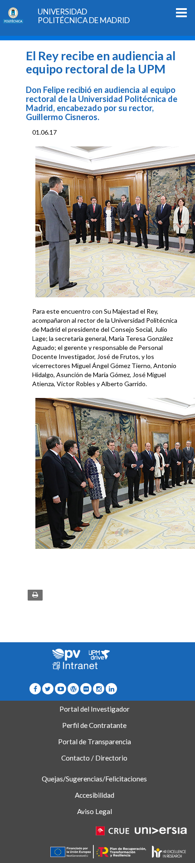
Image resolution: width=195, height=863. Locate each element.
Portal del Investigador (94, 709)
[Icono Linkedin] (111, 689)
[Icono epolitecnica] (73, 689)
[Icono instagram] (98, 689)
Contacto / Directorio (94, 758)
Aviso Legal (94, 811)
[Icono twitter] (86, 689)
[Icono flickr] (48, 689)
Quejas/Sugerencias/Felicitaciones (94, 779)
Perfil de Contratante (94, 725)
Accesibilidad (94, 795)
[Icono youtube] (60, 689)
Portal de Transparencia (94, 741)
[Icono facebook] (35, 689)
